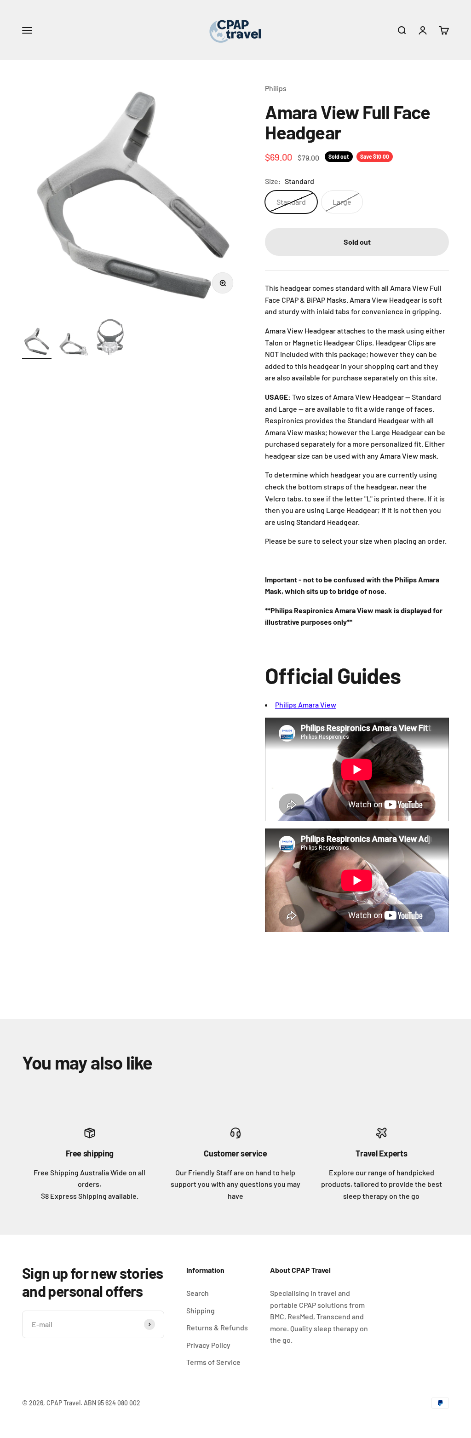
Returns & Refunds (217, 1327)
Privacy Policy (208, 1344)
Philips (276, 88)
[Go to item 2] (73, 346)
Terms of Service (213, 1361)
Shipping (200, 1310)
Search (197, 1292)
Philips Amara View (305, 704)
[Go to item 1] (37, 343)
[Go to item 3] (110, 338)
